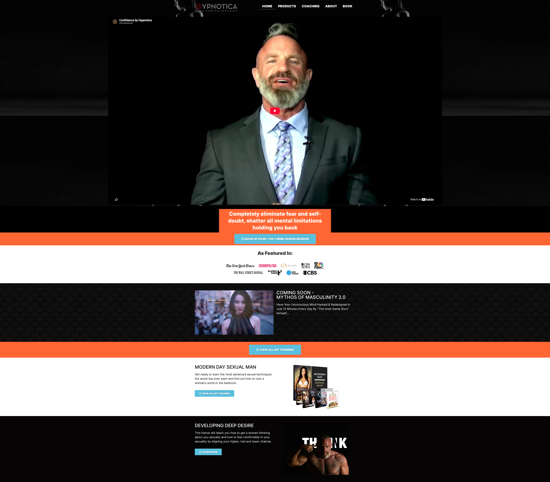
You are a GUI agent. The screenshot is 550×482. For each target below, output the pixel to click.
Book (347, 6)
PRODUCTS (287, 6)
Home (267, 6)
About (331, 6)
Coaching (311, 6)
